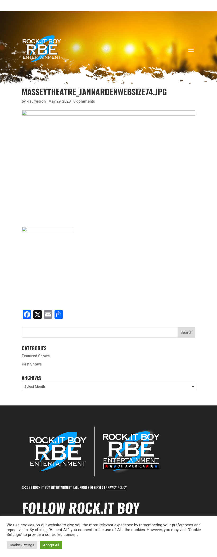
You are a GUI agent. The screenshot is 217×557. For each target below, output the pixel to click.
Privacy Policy (116, 487)
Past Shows (32, 364)
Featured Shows (36, 356)
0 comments (84, 101)
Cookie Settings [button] (22, 545)
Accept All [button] (51, 545)
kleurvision (36, 101)
